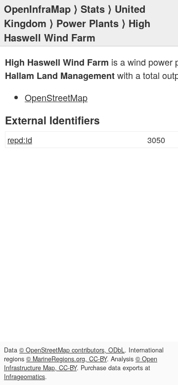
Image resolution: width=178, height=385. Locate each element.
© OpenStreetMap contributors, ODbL (72, 350)
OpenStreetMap (56, 97)
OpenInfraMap (37, 8)
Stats (93, 8)
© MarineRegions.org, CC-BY (66, 358)
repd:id (19, 140)
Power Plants (87, 23)
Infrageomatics (24, 376)
